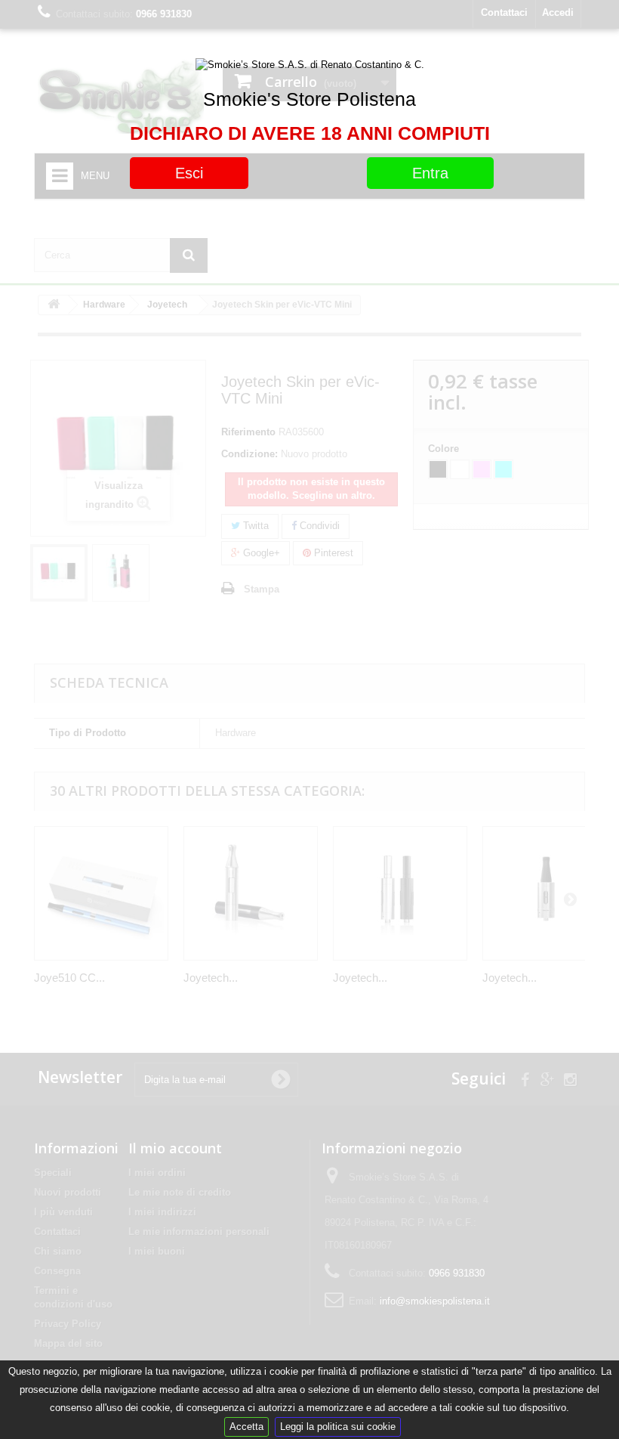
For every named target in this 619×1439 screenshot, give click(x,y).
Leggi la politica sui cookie (338, 1426)
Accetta (246, 1426)
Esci (189, 173)
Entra (430, 173)
